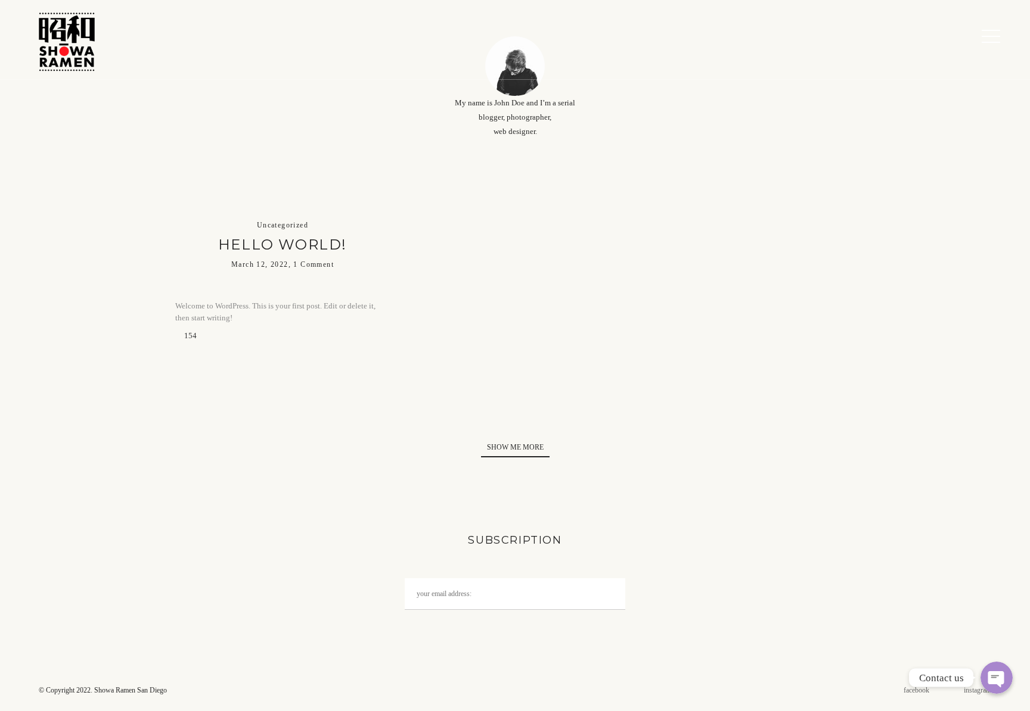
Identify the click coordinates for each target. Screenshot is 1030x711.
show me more (515, 447)
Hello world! (282, 244)
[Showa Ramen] (65, 39)
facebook (916, 690)
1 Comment (313, 264)
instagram (977, 690)
